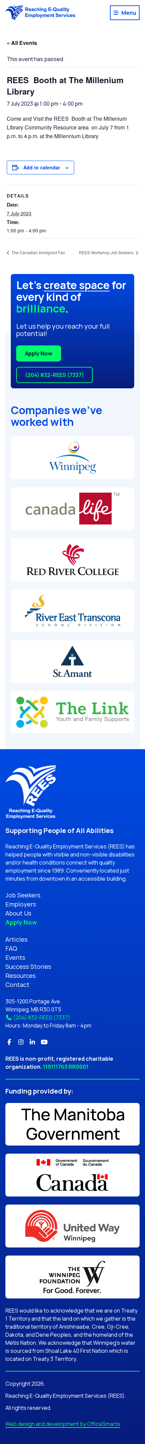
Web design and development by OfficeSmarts (62, 1424)
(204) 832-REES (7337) (54, 375)
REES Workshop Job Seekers (107, 252)
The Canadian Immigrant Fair (37, 252)
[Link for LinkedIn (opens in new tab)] (32, 1042)
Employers (20, 904)
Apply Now (38, 353)
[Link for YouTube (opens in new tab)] (44, 1042)
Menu (128, 12)
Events (15, 957)
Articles (16, 939)
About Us (18, 913)
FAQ (11, 948)
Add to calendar (41, 167)
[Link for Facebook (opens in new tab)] (9, 1042)
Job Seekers (22, 895)
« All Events (22, 43)
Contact (17, 985)
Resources (20, 975)
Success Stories (28, 966)
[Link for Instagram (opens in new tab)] (21, 1042)
